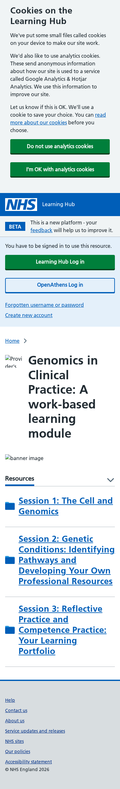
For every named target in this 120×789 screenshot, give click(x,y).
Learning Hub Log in (60, 261)
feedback (41, 230)
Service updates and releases (35, 731)
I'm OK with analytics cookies (60, 169)
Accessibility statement (28, 762)
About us (14, 721)
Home (12, 341)
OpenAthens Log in (60, 284)
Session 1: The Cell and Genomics (66, 505)
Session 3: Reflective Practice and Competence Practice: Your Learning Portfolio (63, 629)
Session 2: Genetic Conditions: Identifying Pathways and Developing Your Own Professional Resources (67, 559)
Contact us (16, 710)
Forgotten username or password (44, 305)
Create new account (28, 315)
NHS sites (14, 741)
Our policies (17, 751)
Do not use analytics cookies (60, 146)
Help (10, 700)
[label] (108, 480)
